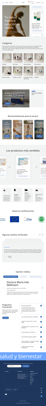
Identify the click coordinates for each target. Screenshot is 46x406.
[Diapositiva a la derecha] (36, 167)
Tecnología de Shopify (26, 403)
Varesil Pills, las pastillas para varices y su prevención (22, 172)
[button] (11, 3)
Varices (4, 64)
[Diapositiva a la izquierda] (10, 167)
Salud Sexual (27, 64)
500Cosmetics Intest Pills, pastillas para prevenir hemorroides (37, 26)
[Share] (42, 14)
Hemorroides (6, 77)
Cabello (36, 77)
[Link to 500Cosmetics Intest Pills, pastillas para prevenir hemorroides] (37, 16)
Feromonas (37, 64)
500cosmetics (21, 403)
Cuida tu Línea (17, 77)
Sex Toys (15, 64)
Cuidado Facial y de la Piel (28, 78)
